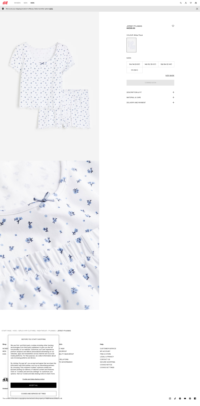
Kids (32, 3)
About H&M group (59, 351)
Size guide (170, 75)
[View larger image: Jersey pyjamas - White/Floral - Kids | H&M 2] (49, 235)
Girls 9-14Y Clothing (27, 331)
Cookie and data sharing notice (33, 379)
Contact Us (105, 359)
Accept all (33, 385)
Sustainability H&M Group (62, 354)
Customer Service (108, 348)
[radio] (131, 45)
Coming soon (150, 82)
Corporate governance (61, 362)
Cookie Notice (106, 365)
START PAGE (6, 331)
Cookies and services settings (33, 394)
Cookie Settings (107, 367)
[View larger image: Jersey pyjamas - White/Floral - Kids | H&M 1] (49, 86)
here (51, 9)
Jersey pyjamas (64, 331)
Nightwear (42, 331)
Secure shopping (107, 362)
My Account (105, 351)
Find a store (105, 354)
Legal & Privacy (107, 357)
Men (25, 3)
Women (17, 3)
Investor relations (59, 359)
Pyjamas (52, 331)
